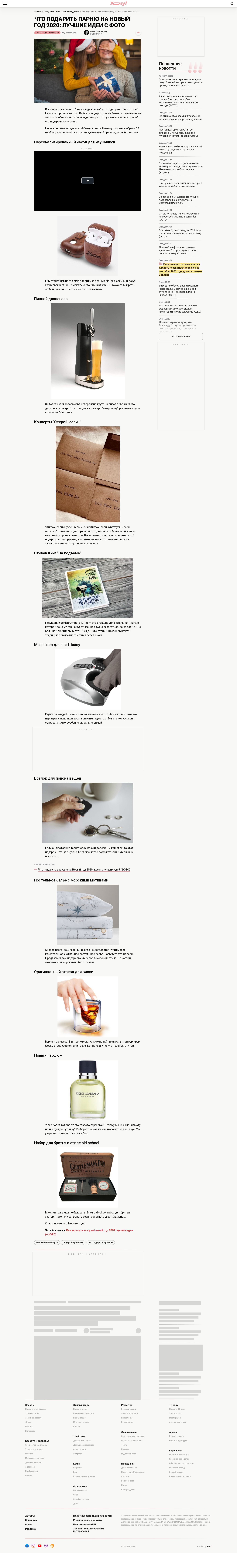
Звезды (30, 1405)
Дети (75, 1503)
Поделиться (138, 32)
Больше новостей (181, 336)
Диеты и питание (33, 1462)
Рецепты (77, 1468)
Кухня (76, 1463)
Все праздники (128, 1489)
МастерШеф (175, 1418)
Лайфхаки (77, 1454)
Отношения (80, 1486)
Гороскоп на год (177, 1468)
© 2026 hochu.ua (128, 1547)
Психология (126, 1418)
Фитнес (28, 1476)
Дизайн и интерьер (82, 1440)
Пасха (124, 1485)
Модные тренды (81, 1422)
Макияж (29, 1454)
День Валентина (129, 1468)
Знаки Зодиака (176, 1472)
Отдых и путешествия (131, 1440)
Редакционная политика (87, 1520)
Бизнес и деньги (128, 1409)
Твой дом (79, 1436)
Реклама (30, 1529)
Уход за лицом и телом (36, 1445)
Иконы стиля (79, 1418)
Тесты (124, 1445)
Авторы (30, 1516)
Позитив (125, 1449)
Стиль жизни (129, 1432)
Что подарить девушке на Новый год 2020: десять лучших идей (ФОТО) (84, 869)
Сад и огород (79, 1449)
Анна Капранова (98, 31)
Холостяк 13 (175, 1413)
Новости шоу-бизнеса (35, 1409)
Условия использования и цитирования (88, 1529)
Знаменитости (32, 1413)
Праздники (127, 1463)
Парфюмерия (31, 1471)
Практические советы (83, 1413)
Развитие (126, 1405)
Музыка (29, 1426)
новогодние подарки (47, 1242)
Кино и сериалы (176, 1436)
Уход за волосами (34, 1449)
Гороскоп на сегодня (179, 1454)
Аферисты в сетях (177, 1422)
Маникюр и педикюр (34, 1458)
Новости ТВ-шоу (177, 1409)
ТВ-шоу (173, 1405)
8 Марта (125, 1476)
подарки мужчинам (73, 1242)
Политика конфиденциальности (92, 1516)
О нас (28, 1524)
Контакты (31, 1520)
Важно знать (127, 1422)
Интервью (30, 1431)
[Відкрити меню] (5, 3)
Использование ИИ (84, 1524)
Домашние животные (83, 1445)
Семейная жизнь (81, 1499)
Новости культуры (178, 1440)
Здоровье (30, 1467)
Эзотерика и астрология (132, 1436)
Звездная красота (34, 1418)
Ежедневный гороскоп (180, 1476)
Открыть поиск (232, 4)
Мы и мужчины (80, 1490)
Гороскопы (175, 1450)
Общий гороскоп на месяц (181, 1463)
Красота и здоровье (37, 1441)
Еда (75, 1472)
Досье (28, 1422)
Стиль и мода (81, 1405)
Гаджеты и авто (128, 1454)
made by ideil (204, 1547)
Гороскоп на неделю (179, 1459)
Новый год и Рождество (47, 33)
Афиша (173, 1432)
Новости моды (80, 1409)
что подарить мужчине (100, 1242)
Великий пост (127, 1481)
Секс (75, 1495)
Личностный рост (129, 1413)
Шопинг (77, 1426)
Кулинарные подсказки (84, 1476)
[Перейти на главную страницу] (118, 3)
